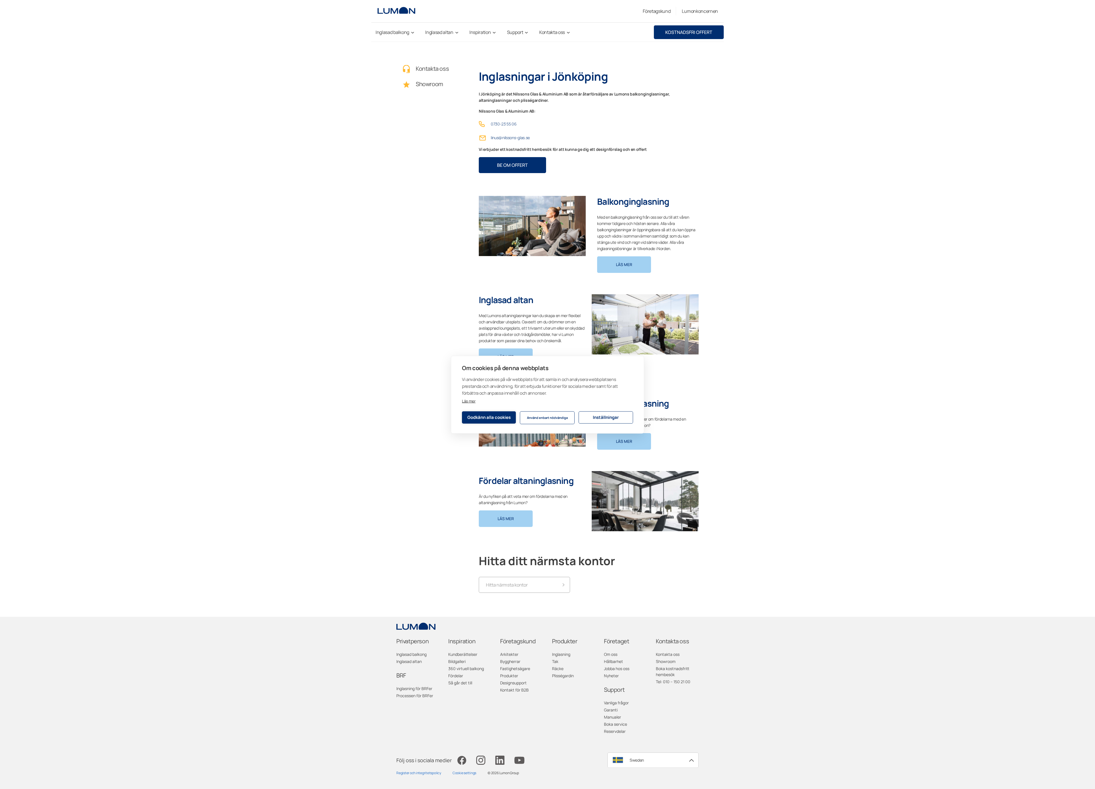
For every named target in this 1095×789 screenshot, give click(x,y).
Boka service (615, 724)
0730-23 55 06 (504, 124)
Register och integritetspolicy (418, 772)
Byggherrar (510, 661)
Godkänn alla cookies (489, 417)
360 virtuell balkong (466, 668)
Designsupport (513, 682)
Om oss (610, 654)
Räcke (557, 668)
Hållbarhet (613, 661)
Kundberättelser (462, 654)
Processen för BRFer (414, 695)
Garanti (611, 710)
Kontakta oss (668, 654)
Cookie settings (464, 772)
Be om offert (512, 165)
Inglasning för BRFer (414, 688)
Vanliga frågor (616, 702)
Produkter (509, 675)
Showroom (666, 661)
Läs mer (469, 400)
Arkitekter (509, 654)
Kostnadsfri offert (688, 32)
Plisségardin (563, 675)
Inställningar (606, 417)
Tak (555, 661)
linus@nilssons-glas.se (510, 137)
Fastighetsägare (515, 668)
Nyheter (611, 675)
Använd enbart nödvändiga (547, 417)
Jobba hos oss (616, 668)
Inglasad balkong (411, 654)
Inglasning (561, 654)
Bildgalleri (457, 661)
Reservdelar (615, 731)
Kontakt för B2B (514, 690)
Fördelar (455, 675)
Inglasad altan (409, 661)
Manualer (612, 717)
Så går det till (460, 682)
